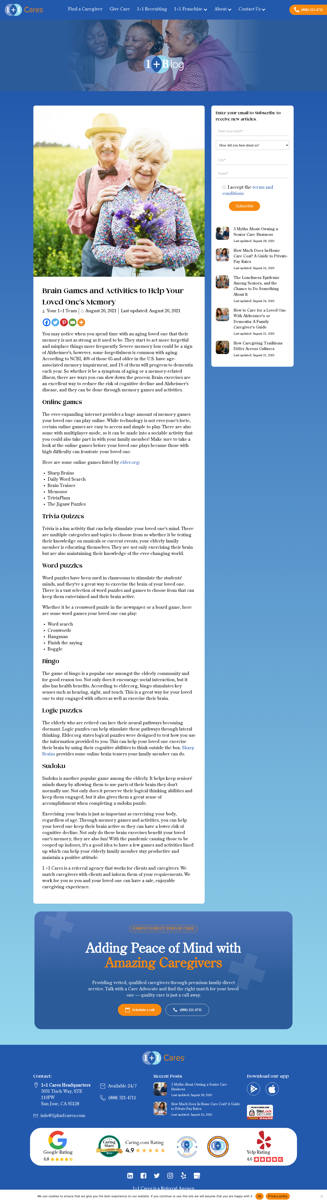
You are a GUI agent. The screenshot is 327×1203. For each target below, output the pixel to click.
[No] (321, 1196)
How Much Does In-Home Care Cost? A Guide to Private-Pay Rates (261, 256)
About (220, 9)
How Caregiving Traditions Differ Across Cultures (258, 346)
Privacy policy (278, 1196)
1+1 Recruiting (152, 9)
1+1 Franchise (188, 9)
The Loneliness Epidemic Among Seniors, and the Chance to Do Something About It (257, 286)
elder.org (129, 462)
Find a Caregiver (85, 9)
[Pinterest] (64, 322)
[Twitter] (55, 322)
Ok (260, 1196)
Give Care (120, 9)
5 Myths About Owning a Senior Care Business (256, 232)
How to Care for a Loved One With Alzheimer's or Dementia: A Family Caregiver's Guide (260, 318)
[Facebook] (46, 322)
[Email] (73, 322)
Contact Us (249, 9)
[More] (81, 322)
